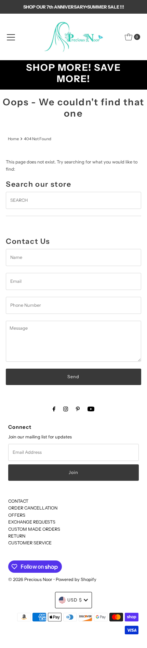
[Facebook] (54, 409)
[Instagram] (65, 409)
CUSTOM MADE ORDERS (34, 529)
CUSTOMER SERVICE (30, 542)
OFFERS (16, 515)
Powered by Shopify (76, 579)
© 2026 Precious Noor (30, 579)
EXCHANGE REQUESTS (31, 522)
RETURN (16, 536)
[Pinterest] (78, 409)
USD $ (74, 600)
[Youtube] (91, 409)
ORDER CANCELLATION (32, 508)
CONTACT (18, 501)
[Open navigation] (11, 37)
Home (13, 138)
